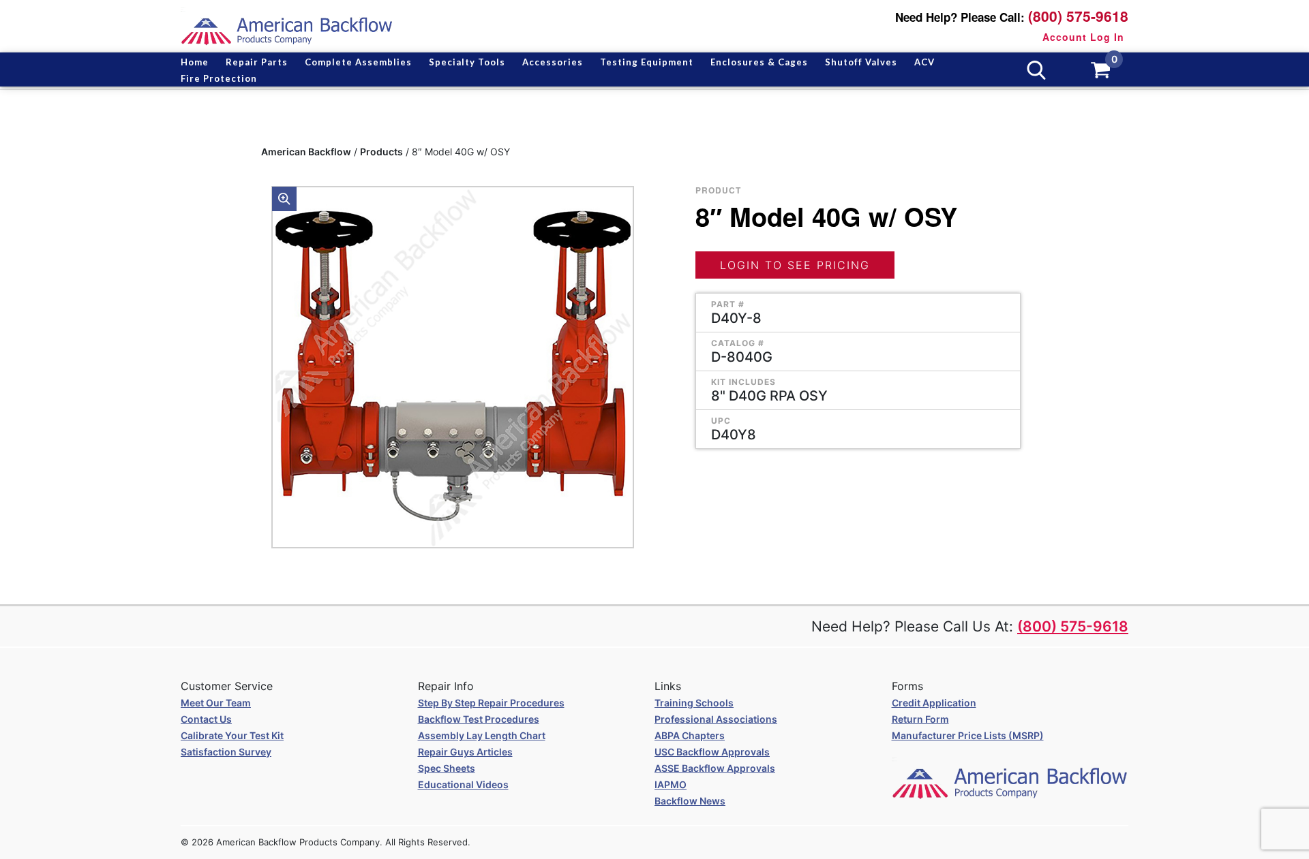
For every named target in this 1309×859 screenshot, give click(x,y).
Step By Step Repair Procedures (491, 702)
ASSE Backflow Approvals (714, 768)
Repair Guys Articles (465, 752)
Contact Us (206, 719)
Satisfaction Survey (226, 752)
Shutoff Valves (861, 62)
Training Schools (694, 702)
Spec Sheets (446, 768)
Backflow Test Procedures (478, 719)
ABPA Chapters (689, 735)
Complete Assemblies (358, 62)
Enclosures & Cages (759, 62)
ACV (924, 62)
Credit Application (934, 702)
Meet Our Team (216, 702)
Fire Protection (219, 78)
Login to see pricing (795, 265)
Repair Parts (257, 62)
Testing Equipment (646, 62)
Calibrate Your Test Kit (232, 735)
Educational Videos (463, 784)
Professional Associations (715, 719)
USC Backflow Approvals (712, 752)
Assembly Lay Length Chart (481, 735)
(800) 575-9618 (1078, 16)
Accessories (552, 62)
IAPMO (670, 784)
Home (195, 62)
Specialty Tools (467, 62)
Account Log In (1083, 37)
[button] (284, 199)
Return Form (920, 719)
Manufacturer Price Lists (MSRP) (968, 735)
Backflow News (689, 801)
